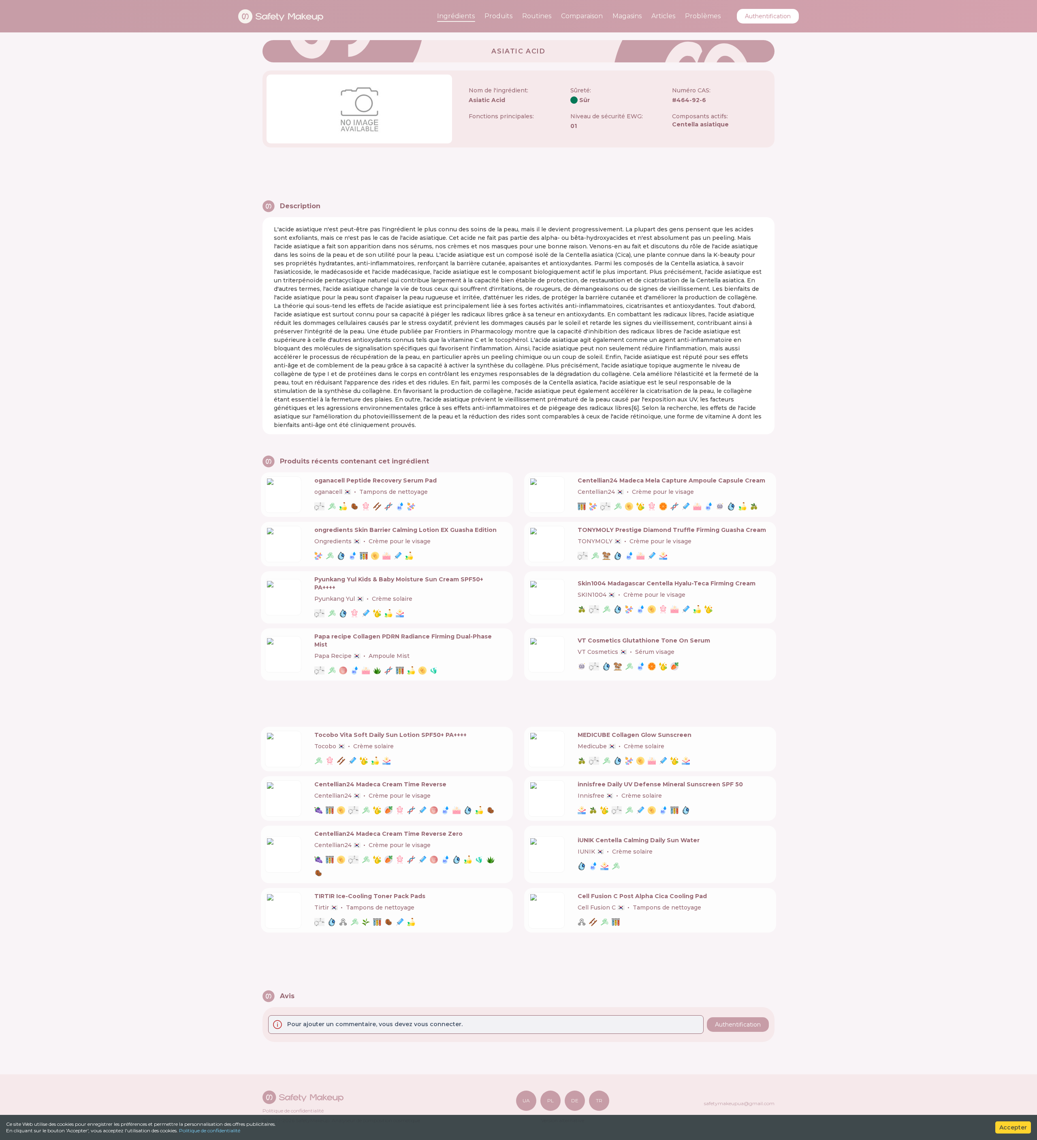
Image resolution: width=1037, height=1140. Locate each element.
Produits (498, 16)
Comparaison (582, 16)
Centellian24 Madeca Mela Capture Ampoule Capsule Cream (671, 480)
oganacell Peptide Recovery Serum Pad (375, 480)
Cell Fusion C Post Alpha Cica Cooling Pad (642, 896)
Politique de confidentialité (209, 1130)
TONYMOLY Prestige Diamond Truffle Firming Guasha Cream (672, 530)
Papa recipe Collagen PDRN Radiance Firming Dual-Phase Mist (403, 640)
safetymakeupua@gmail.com (739, 1103)
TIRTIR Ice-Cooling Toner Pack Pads (369, 896)
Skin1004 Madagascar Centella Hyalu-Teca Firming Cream (666, 583)
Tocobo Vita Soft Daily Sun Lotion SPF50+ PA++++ (390, 735)
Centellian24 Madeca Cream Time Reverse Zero (388, 833)
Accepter (1013, 1127)
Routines (536, 16)
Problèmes (703, 16)
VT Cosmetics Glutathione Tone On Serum (644, 640)
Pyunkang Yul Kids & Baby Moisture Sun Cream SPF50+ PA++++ (398, 583)
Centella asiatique (700, 124)
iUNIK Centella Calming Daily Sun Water (639, 840)
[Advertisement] (518, 174)
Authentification (768, 16)
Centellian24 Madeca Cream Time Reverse (380, 784)
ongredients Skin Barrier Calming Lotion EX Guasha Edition (405, 530)
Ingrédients (456, 16)
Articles (663, 16)
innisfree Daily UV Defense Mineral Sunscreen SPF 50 (660, 784)
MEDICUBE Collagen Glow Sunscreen (634, 735)
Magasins (627, 16)
